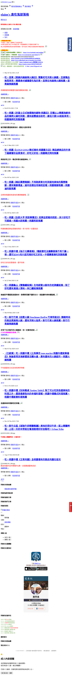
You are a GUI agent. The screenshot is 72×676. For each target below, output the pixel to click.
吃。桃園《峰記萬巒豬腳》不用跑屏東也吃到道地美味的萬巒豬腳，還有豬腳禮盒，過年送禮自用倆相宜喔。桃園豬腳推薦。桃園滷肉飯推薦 (37, 185)
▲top (2, 105)
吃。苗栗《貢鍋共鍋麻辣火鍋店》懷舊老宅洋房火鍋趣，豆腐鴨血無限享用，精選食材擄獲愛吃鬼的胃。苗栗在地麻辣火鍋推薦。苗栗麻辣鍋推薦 (37, 80)
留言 (16, 98)
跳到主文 (4, 19)
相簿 (6, 32)
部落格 (6, 35)
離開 (11, 673)
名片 (6, 37)
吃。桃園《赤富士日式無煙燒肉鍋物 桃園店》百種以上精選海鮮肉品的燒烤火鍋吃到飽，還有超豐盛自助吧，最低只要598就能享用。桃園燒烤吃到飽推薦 (37, 116)
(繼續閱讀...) (5, 94)
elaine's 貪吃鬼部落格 (15, 14)
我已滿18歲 (5, 673)
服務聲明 (53, 650)
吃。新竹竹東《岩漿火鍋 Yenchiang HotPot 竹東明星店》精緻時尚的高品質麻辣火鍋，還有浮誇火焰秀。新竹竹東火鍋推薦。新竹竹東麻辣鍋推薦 (37, 320)
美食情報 (16, 29)
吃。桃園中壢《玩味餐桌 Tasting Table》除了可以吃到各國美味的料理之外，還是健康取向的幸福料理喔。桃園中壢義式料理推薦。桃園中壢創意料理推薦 (37, 393)
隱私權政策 (47, 650)
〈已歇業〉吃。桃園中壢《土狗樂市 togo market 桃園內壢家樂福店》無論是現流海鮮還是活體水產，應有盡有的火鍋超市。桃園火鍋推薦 (37, 356)
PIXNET (22, 650)
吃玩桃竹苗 (16, 102)
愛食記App (37, 563)
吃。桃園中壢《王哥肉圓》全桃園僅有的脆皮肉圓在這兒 (32, 459)
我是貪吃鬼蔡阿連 (10, 489)
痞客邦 (12, 98)
